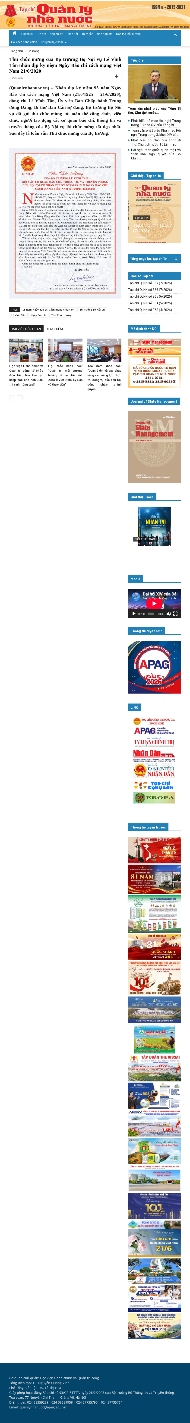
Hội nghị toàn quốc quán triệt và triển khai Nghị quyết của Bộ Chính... (156, 154)
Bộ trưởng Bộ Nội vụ (92, 309)
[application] (154, 603)
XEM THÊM (54, 329)
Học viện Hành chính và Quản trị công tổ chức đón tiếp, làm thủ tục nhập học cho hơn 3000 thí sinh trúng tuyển (26, 375)
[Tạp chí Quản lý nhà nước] (95, 15)
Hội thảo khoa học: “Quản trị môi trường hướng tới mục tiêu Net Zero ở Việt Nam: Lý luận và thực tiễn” (65, 375)
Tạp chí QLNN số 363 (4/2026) (150, 310)
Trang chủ (16, 51)
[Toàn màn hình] (175, 613)
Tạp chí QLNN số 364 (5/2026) (150, 303)
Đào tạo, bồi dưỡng (128, 34)
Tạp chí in (142, 218)
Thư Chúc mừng (61, 315)
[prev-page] (12, 398)
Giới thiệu (27, 34)
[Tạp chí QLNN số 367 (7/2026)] (154, 212)
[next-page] (19, 398)
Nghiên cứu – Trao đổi (64, 34)
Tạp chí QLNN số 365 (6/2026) (150, 296)
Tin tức (41, 34)
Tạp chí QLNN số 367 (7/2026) (150, 283)
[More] (116, 76)
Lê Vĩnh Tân (18, 315)
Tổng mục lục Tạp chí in (148, 258)
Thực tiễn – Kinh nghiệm (97, 34)
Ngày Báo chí (38, 315)
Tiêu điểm (138, 60)
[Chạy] (134, 613)
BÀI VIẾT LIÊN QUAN (26, 329)
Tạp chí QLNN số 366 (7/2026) (150, 290)
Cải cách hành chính (24, 42)
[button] (175, 33)
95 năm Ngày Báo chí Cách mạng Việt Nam (48, 309)
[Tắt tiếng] (168, 613)
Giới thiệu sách (142, 497)
